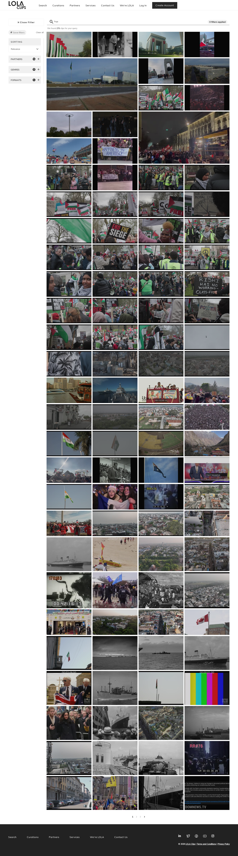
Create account (164, 5)
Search (43, 5)
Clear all (40, 32)
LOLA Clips (190, 844)
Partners (75, 5)
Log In (143, 5)
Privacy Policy (224, 844)
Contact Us (107, 5)
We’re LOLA (127, 5)
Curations (58, 5)
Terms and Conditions (206, 844)
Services (91, 5)
